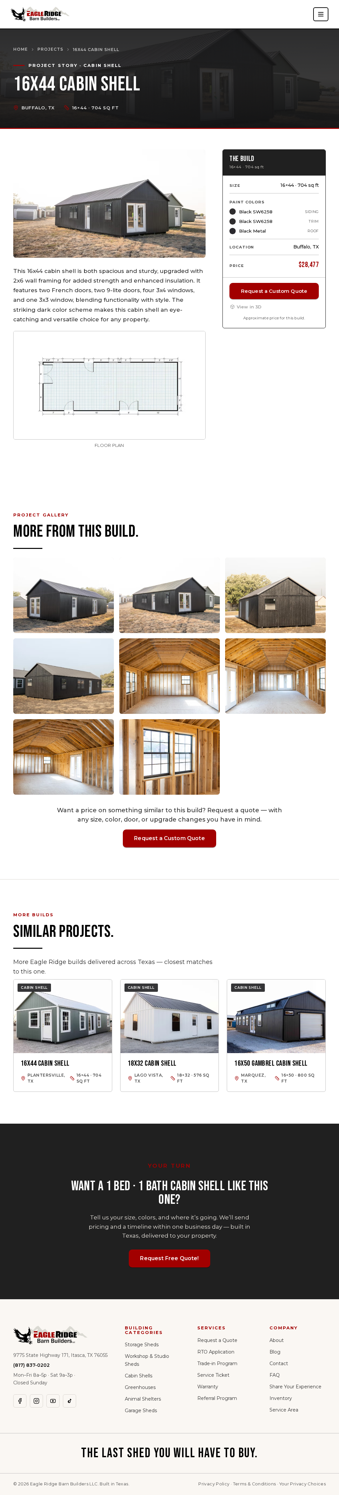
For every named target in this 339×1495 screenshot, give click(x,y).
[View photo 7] (63, 757)
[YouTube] (53, 1401)
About (276, 1340)
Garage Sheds (141, 1411)
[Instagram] (36, 1401)
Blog (274, 1352)
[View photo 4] (63, 676)
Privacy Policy (213, 1483)
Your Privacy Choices (302, 1483)
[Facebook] (19, 1401)
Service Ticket (213, 1375)
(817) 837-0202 (31, 1365)
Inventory (280, 1398)
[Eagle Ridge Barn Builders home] (40, 14)
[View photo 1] (63, 595)
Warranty (207, 1387)
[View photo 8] (169, 757)
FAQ (274, 1375)
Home (20, 49)
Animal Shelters (143, 1399)
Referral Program (217, 1398)
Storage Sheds (142, 1345)
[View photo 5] (169, 676)
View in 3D (249, 306)
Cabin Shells (138, 1376)
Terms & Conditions (254, 1483)
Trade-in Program (217, 1363)
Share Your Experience (295, 1387)
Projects (50, 49)
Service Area (283, 1410)
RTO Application (215, 1352)
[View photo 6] (275, 676)
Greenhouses (140, 1387)
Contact (278, 1363)
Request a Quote (217, 1340)
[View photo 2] (169, 595)
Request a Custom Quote (274, 291)
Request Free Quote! (169, 1258)
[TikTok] (69, 1401)
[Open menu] (320, 14)
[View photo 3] (275, 595)
